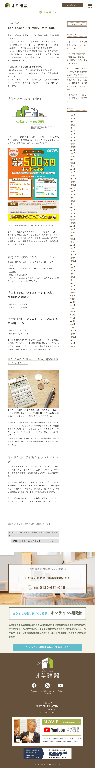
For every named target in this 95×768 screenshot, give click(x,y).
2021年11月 (71, 295)
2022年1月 (71, 289)
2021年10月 (71, 298)
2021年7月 (71, 308)
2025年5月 (71, 162)
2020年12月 (71, 330)
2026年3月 (71, 131)
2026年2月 (71, 134)
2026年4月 (71, 128)
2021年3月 (71, 321)
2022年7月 (71, 270)
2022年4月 (71, 279)
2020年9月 (71, 340)
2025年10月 (71, 147)
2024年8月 (71, 191)
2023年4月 (71, 241)
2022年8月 (71, 267)
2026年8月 (71, 115)
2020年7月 (71, 343)
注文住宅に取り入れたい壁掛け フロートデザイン (35, 541)
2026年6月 (71, 121)
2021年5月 (71, 314)
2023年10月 (71, 222)
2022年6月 (71, 273)
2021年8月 (71, 305)
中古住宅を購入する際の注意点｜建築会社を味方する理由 (33, 534)
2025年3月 (71, 169)
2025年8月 (71, 153)
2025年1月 (71, 175)
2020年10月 (71, 336)
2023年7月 (71, 232)
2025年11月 (71, 143)
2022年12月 (71, 254)
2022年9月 (71, 264)
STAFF (33, 523)
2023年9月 (71, 226)
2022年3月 (71, 283)
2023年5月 (71, 238)
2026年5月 (71, 124)
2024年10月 (71, 184)
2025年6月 (71, 159)
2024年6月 (71, 197)
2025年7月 (71, 156)
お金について (42, 523)
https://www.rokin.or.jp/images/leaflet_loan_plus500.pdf (31, 225)
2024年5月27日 (14, 23)
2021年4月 (71, 317)
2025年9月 (71, 150)
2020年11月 (71, 333)
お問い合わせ (73, 5)
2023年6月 (71, 235)
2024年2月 (71, 210)
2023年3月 (71, 245)
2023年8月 (71, 229)
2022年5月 (71, 276)
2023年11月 (71, 219)
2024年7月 (71, 194)
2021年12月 (71, 292)
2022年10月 (71, 260)
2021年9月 (71, 302)
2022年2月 (71, 286)
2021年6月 (71, 311)
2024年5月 (71, 200)
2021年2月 (71, 324)
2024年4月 (71, 203)
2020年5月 (71, 346)
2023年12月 (71, 216)
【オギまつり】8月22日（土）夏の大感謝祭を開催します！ (77, 97)
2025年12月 (71, 140)
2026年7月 (71, 118)
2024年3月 (71, 207)
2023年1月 (71, 251)
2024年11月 (71, 181)
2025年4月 (71, 166)
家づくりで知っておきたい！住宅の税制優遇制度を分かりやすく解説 (77, 71)
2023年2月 (71, 248)
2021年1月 (71, 327)
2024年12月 (71, 178)
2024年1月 (71, 213)
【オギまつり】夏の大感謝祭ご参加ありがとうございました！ (77, 45)
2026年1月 (71, 137)
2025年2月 (71, 172)
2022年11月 (71, 257)
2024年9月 (71, 188)
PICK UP (26, 523)
